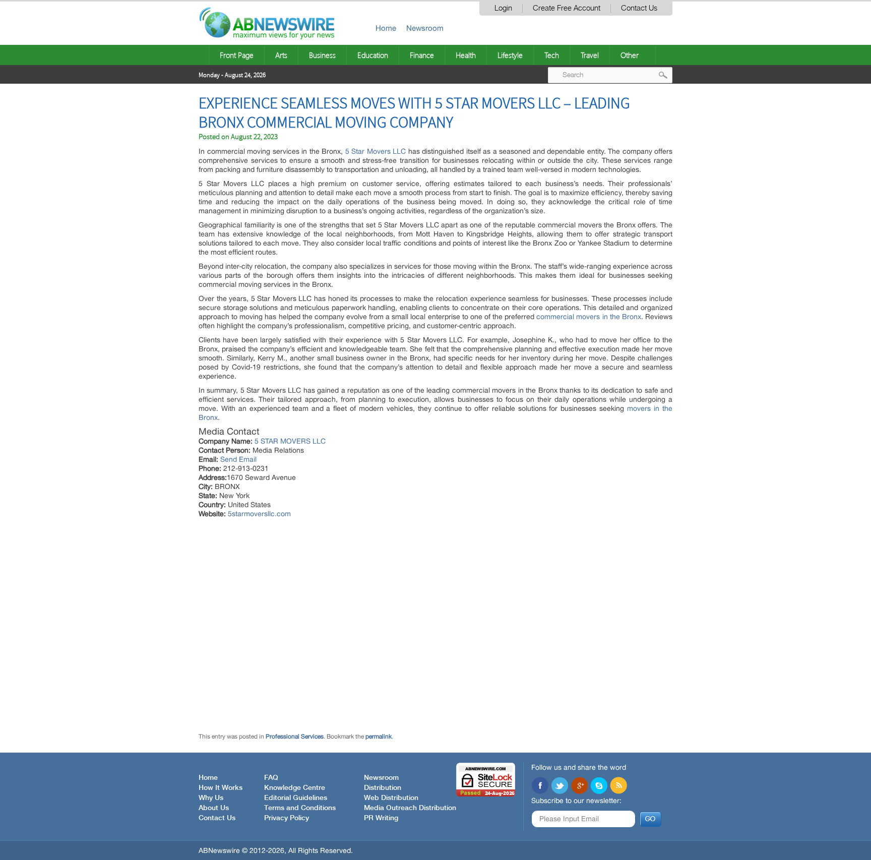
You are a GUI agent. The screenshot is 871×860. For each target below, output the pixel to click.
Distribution (382, 787)
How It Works (220, 787)
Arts (281, 55)
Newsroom (425, 28)
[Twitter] (559, 786)
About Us (214, 808)
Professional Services (295, 736)
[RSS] (618, 786)
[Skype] (598, 786)
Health (466, 55)
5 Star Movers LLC (375, 151)
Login (503, 8)
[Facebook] (539, 786)
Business (322, 55)
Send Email (238, 459)
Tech (551, 55)
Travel (590, 55)
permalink (378, 736)
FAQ (271, 777)
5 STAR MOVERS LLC (290, 441)
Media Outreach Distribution (410, 808)
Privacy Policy (286, 818)
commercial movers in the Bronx (588, 317)
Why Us (211, 798)
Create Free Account (566, 8)
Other (629, 55)
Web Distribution (391, 798)
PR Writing (381, 818)
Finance (422, 55)
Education (372, 55)
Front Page (237, 55)
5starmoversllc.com (259, 514)
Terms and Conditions (300, 808)
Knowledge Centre (294, 787)
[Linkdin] (579, 786)
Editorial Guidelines (295, 798)
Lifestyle (510, 55)
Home (386, 28)
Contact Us (639, 8)
